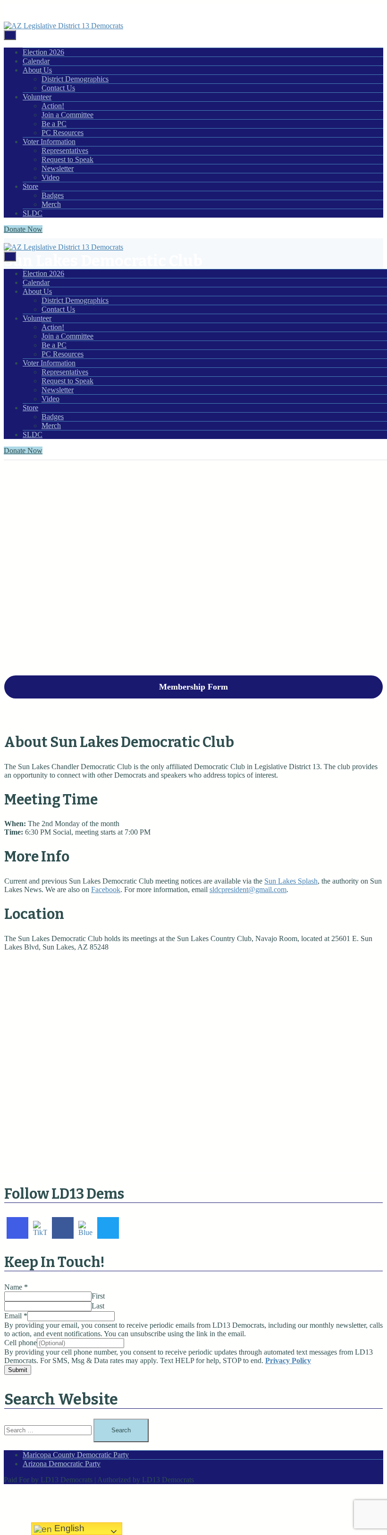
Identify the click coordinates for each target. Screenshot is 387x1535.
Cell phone (20, 1343)
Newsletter (58, 168)
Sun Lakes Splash (291, 881)
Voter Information (49, 142)
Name (16, 1287)
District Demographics (75, 79)
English (68, 1528)
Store (30, 186)
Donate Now (23, 229)
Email (15, 1316)
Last (98, 1306)
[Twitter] (108, 1228)
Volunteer (37, 97)
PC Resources (63, 133)
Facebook (105, 889)
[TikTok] (40, 1228)
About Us (37, 70)
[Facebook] (63, 1228)
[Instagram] (17, 1228)
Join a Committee (67, 115)
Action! (53, 106)
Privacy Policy (288, 1360)
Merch (51, 204)
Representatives (65, 150)
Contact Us (58, 88)
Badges (53, 195)
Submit (17, 1369)
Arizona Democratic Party (62, 1464)
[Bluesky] (85, 1228)
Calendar (36, 61)
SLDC (32, 213)
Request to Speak (67, 159)
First (98, 1296)
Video (50, 177)
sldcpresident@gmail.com (248, 889)
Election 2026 (43, 52)
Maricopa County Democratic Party (76, 1455)
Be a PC (54, 124)
